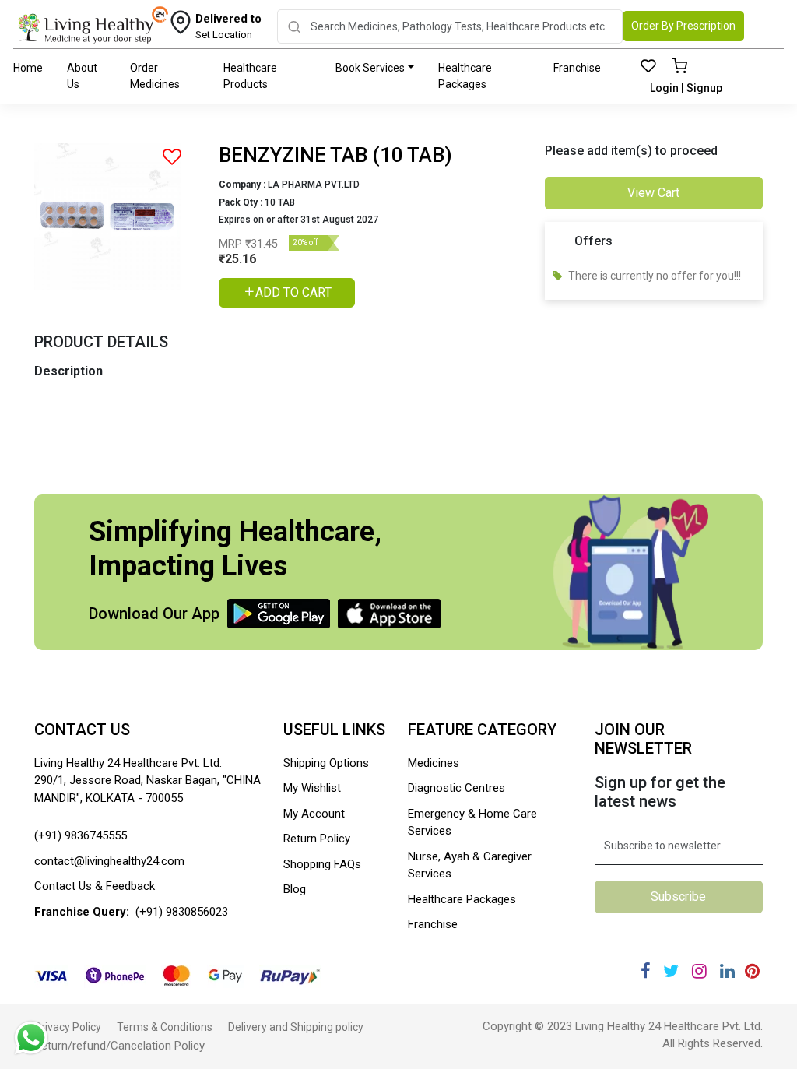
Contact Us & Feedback (94, 886)
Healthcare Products (250, 76)
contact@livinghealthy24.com (109, 861)
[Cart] (679, 67)
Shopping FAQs (322, 864)
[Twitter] (671, 971)
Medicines (433, 763)
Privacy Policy (67, 1027)
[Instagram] (699, 971)
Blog (294, 889)
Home (28, 68)
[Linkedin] (727, 971)
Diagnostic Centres (456, 788)
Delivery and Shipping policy (295, 1027)
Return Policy (316, 839)
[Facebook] (646, 971)
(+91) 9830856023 (181, 912)
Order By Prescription (683, 25)
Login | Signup (686, 88)
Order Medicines (155, 76)
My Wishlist (312, 788)
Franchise (577, 68)
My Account (314, 814)
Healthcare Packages (465, 76)
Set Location (228, 26)
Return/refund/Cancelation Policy (119, 1046)
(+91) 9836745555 (80, 835)
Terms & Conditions (164, 1027)
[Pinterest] (752, 971)
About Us (82, 76)
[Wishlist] (648, 67)
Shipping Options (326, 763)
